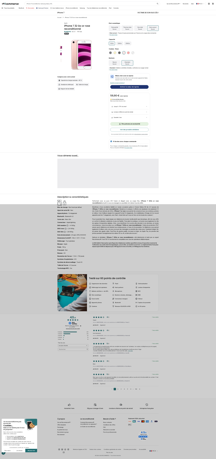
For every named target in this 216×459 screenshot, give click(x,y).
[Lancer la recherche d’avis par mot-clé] (87, 349)
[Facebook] (59, 449)
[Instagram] (68, 449)
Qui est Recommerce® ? (64, 422)
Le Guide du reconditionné (87, 426)
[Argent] (132, 52)
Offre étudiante (61, 425)
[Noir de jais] (119, 52)
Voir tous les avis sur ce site (73, 328)
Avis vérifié (155, 330)
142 (136, 389)
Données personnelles (130, 449)
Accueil (59, 17)
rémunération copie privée (141, 134)
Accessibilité (142, 449)
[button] (200, 3)
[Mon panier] (213, 4)
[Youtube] (64, 452)
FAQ (104, 427)
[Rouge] (128, 52)
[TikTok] (65, 449)
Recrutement (60, 434)
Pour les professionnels (109, 432)
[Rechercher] (157, 4)
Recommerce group (63, 432)
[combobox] (90, 4)
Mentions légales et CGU (80, 449)
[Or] (115, 52)
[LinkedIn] (62, 449)
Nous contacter (107, 422)
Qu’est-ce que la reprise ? (117, 83)
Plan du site (109, 452)
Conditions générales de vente (112, 449)
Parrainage (60, 427)
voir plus (130, 350)
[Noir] (110, 52)
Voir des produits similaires (129, 130)
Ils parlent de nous (62, 429)
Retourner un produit (109, 429)
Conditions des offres (109, 425)
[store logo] (10, 4)
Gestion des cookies (95, 449)
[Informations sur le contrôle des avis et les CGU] (80, 326)
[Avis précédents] (112, 389)
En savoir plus (113, 35)
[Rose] (123, 52)
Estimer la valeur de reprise (129, 87)
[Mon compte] (209, 4)
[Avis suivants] (139, 389)
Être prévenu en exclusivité (131, 124)
